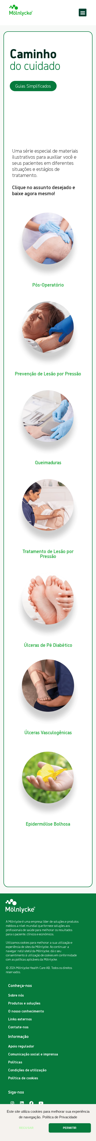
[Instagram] (12, 1103)
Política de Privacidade (59, 1117)
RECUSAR (26, 1128)
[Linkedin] (22, 1103)
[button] (82, 12)
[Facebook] (31, 1103)
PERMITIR (69, 1128)
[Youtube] (41, 1103)
